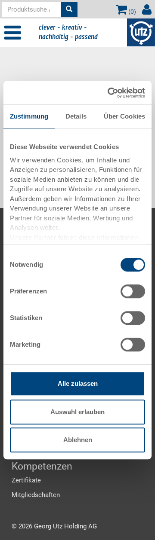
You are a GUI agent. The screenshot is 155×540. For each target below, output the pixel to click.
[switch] (133, 291)
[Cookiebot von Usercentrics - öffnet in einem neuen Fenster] (109, 92)
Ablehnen (77, 439)
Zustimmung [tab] (29, 116)
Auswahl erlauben (77, 411)
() (131, 11)
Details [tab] (76, 116)
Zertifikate (26, 480)
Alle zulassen (78, 383)
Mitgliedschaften (36, 495)
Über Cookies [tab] (124, 116)
